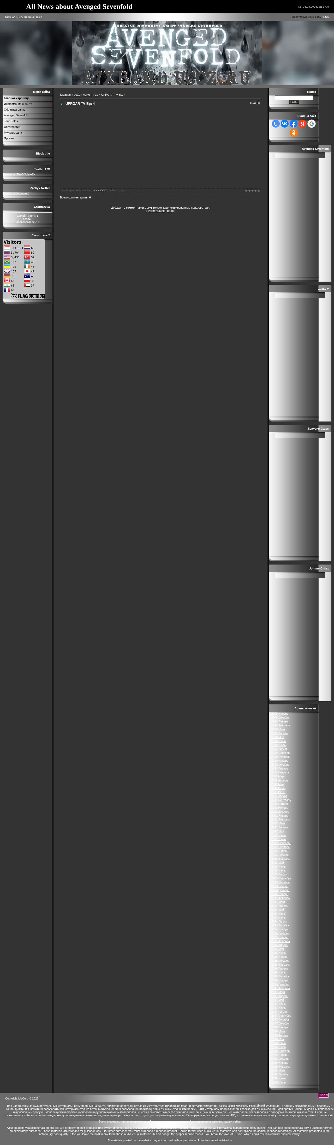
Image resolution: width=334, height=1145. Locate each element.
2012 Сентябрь (281, 843)
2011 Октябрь (280, 803)
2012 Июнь (278, 835)
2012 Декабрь (280, 854)
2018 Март (278, 1031)
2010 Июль (278, 745)
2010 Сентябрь (281, 752)
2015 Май (277, 948)
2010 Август (279, 748)
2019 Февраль (280, 1066)
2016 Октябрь (280, 976)
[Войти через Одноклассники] (294, 133)
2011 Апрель (279, 780)
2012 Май (277, 831)
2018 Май (277, 1039)
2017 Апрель (279, 996)
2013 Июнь (278, 866)
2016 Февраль (280, 964)
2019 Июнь (278, 1078)
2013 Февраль (280, 858)
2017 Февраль (280, 988)
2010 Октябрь (280, 756)
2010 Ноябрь (279, 760)
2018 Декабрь (280, 1058)
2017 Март (278, 992)
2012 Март (278, 823)
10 (96, 94)
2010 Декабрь (280, 764)
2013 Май (277, 862)
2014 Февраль (280, 897)
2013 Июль (278, 870)
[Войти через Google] (311, 123)
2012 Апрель (279, 827)
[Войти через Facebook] (293, 124)
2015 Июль (278, 952)
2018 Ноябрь (279, 1054)
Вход (39, 16)
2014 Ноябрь (279, 929)
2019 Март (278, 1070)
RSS (326, 16)
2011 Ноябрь (279, 807)
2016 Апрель (279, 968)
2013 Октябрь (280, 882)
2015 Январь (279, 937)
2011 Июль (278, 792)
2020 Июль (278, 1082)
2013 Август (279, 874)
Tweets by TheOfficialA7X (19, 174)
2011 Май (277, 784)
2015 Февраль (280, 941)
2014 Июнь (278, 913)
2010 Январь (279, 721)
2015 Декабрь (280, 960)
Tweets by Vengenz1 (16, 193)
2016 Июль (278, 972)
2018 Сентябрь (281, 1050)
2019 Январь (279, 1062)
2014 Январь (279, 894)
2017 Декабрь (280, 1023)
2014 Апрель (279, 905)
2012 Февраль (280, 819)
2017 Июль (278, 1007)
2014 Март (278, 901)
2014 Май (277, 909)
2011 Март (278, 776)
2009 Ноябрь (279, 713)
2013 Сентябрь (281, 878)
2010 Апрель (279, 733)
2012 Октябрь (280, 846)
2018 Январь (279, 1027)
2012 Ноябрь (279, 850)
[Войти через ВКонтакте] (285, 124)
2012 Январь (279, 815)
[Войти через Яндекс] (302, 124)
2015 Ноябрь (279, 956)
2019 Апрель (279, 1074)
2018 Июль (278, 1047)
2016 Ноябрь (279, 980)
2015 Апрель (279, 945)
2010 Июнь (278, 741)
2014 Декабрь (280, 933)
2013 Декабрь (280, 890)
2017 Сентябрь (281, 1015)
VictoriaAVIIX (100, 190)
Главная (10, 16)
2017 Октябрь (280, 1019)
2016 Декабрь (280, 984)
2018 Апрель (279, 1035)
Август (87, 94)
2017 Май (277, 999)
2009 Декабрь (280, 717)
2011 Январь (279, 768)
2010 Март (278, 729)
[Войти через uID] (276, 124)
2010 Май (277, 737)
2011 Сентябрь (281, 799)
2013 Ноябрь (279, 886)
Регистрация (25, 16)
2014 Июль (278, 917)
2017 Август (279, 1011)
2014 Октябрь (280, 925)
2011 (77, 94)
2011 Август (279, 795)
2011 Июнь (278, 788)
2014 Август (279, 921)
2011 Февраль (280, 772)
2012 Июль (278, 839)
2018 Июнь (278, 1043)
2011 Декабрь (280, 811)
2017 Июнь (278, 1003)
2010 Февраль (280, 725)
